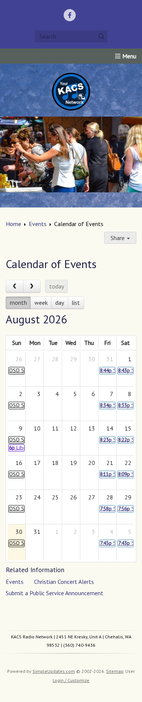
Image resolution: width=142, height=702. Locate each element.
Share (118, 238)
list (76, 302)
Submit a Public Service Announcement (54, 593)
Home (13, 224)
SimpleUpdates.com (54, 671)
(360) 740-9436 (79, 645)
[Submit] (101, 36)
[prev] (14, 286)
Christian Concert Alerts (64, 581)
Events (38, 224)
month (18, 302)
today (56, 286)
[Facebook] (70, 15)
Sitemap (114, 671)
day (59, 302)
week (41, 302)
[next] (32, 286)
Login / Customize (71, 680)
